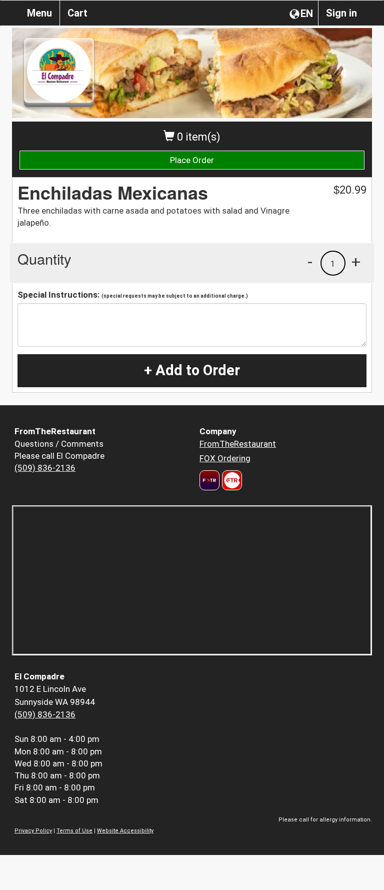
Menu (39, 13)
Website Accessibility (125, 830)
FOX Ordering (225, 458)
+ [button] (356, 261)
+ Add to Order (192, 370)
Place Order (192, 160)
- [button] (310, 261)
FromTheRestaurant (238, 444)
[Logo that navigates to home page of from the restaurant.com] (210, 480)
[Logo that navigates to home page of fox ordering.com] (231, 480)
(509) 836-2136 (45, 468)
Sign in (341, 13)
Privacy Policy (33, 830)
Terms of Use (74, 830)
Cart (78, 13)
